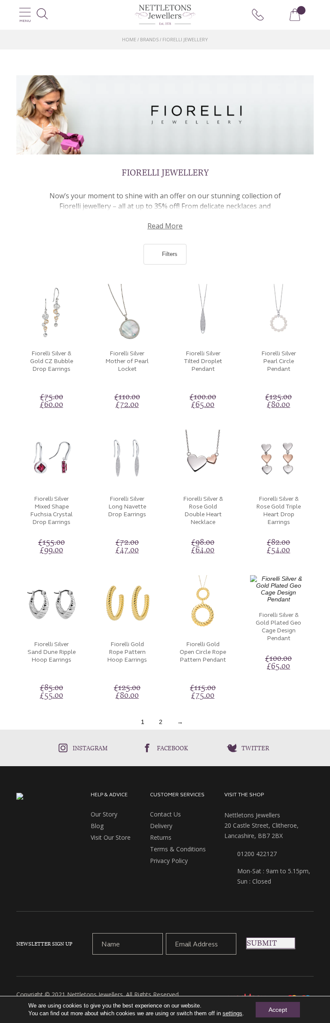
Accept (278, 1009)
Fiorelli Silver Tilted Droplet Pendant (203, 361)
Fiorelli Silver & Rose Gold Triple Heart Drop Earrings (278, 510)
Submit (262, 943)
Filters (168, 254)
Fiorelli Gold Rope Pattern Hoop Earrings (127, 652)
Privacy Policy (169, 861)
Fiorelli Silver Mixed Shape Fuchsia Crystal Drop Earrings (51, 510)
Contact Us (165, 814)
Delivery (161, 826)
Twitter (255, 748)
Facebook (172, 748)
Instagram (90, 748)
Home (129, 39)
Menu (25, 21)
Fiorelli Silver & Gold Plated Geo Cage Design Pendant (278, 626)
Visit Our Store (111, 837)
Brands (149, 39)
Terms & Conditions (178, 849)
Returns (160, 837)
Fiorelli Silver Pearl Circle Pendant (278, 361)
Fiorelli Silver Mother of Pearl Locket (127, 361)
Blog (97, 826)
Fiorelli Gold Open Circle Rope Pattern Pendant (203, 652)
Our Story (104, 814)
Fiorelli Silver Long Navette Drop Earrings (127, 506)
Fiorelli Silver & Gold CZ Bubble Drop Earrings (51, 361)
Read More (165, 226)
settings (232, 1013)
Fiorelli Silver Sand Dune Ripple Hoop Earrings (52, 652)
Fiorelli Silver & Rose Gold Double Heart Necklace (203, 510)
